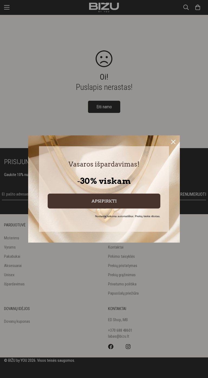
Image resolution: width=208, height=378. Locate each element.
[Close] (173, 141)
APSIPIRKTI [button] (104, 201)
